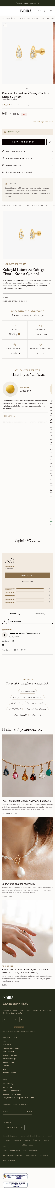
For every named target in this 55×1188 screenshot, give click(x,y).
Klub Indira (7, 1045)
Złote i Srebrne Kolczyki (28, 18)
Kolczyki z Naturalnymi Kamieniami (27, 697)
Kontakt (6, 1066)
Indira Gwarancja (9, 1059)
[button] (5, 11)
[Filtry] (4, 621)
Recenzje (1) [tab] (14, 614)
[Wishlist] (39, 11)
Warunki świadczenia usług (12, 1155)
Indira (11, 1147)
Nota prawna (43, 1155)
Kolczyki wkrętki (27, 691)
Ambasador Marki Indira (12, 1094)
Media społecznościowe (12, 1091)
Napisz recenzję (27, 575)
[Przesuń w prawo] (33, 89)
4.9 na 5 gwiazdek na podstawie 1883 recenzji (19, 1031)
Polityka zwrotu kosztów (11, 1150)
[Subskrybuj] (29, 1111)
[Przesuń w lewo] (22, 89)
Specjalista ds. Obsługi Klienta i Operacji (18, 1098)
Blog (4, 1069)
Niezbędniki (16, 703)
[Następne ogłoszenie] (52, 3)
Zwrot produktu (9, 1052)
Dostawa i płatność (10, 1055)
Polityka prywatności (30, 1150)
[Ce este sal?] (15, 1176)
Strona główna (9, 18)
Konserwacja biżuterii (11, 1048)
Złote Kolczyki (20, 715)
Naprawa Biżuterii (9, 1062)
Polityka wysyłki (30, 1155)
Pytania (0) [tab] (40, 614)
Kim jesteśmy (8, 1084)
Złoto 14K (36, 715)
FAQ (4, 1041)
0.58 (14, 334)
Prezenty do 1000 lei (35, 703)
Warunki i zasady (9, 1073)
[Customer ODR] (15, 1184)
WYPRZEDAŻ (14, 709)
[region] (27, 454)
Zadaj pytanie (27, 581)
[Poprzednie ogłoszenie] (3, 3)
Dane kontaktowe (9, 1160)
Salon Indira (7, 1087)
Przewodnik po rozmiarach (43, 122)
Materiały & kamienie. (37, 206)
